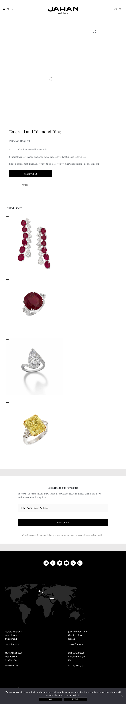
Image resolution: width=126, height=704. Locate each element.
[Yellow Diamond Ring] (34, 429)
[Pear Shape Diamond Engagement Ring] (34, 366)
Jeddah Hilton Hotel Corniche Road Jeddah (77, 635)
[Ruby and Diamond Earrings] (34, 243)
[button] (67, 185)
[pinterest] (59, 563)
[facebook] (52, 563)
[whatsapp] (73, 563)
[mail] (80, 563)
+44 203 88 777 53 (75, 665)
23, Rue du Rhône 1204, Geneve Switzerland (13, 635)
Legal (75, 699)
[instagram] (46, 563)
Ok (50, 699)
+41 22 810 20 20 (12, 643)
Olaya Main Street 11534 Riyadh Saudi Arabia (13, 656)
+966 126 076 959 (75, 643)
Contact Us (30, 173)
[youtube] (66, 563)
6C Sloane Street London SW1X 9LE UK (77, 656)
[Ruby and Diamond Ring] (34, 305)
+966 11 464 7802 (12, 665)
